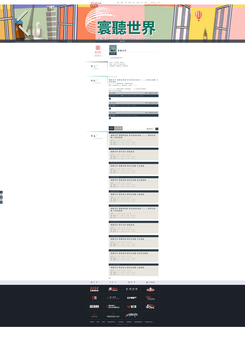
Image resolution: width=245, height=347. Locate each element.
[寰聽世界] (110, 99)
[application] (133, 93)
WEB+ (133, 3)
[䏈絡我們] (129, 282)
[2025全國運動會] (94, 289)
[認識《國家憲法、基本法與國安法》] (113, 306)
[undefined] (118, 2)
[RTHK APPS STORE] (94, 315)
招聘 (98, 321)
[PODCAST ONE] (113, 315)
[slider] (154, 93)
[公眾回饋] (147, 282)
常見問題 (121, 321)
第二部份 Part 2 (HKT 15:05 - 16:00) (123, 144)
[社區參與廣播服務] (150, 298)
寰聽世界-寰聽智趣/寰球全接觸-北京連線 (127, 166)
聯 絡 (133, 282)
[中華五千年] (131, 315)
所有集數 (113, 53)
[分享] (110, 282)
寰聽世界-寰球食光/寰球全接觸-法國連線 (127, 194)
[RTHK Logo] (95, 3)
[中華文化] (94, 306)
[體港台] (113, 289)
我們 (145, 3)
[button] (110, 93)
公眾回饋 (152, 282)
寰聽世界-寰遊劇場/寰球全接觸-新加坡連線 (128, 180)
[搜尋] (159, 2)
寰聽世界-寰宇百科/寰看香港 (122, 152)
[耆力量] (131, 306)
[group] (150, 93)
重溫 (137, 3)
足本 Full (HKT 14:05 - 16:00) (121, 140)
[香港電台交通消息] (91, 282)
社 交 (114, 282)
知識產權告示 (112, 321)
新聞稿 (92, 321)
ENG (152, 2)
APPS (141, 3)
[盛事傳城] (150, 306)
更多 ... (110, 278)
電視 (121, 3)
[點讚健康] (131, 289)
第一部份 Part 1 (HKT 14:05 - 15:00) (123, 142)
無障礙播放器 (138, 321)
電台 (125, 3)
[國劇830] (94, 298)
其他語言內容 (149, 321)
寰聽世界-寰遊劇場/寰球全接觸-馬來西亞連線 (129, 253)
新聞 (129, 3)
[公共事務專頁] (131, 298)
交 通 (95, 282)
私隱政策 (129, 321)
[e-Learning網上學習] (113, 298)
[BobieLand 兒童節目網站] (150, 289)
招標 (103, 321)
